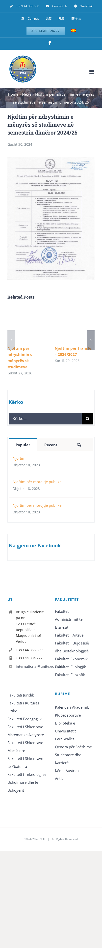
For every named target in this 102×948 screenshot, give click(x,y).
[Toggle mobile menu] (92, 71)
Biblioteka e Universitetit (65, 727)
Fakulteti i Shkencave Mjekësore (25, 746)
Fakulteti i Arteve (69, 635)
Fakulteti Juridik (20, 695)
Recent (50, 444)
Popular (23, 444)
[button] (11, 340)
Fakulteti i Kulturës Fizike (23, 706)
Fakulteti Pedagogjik (24, 718)
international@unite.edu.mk (31, 666)
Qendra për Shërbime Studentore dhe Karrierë (73, 754)
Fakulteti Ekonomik (71, 658)
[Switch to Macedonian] (73, 31)
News (26, 94)
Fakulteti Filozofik (70, 674)
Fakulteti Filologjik (70, 666)
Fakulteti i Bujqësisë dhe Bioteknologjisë (72, 647)
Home (13, 94)
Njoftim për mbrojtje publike (37, 481)
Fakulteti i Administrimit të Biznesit (68, 619)
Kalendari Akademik (72, 707)
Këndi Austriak (67, 770)
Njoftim (19, 458)
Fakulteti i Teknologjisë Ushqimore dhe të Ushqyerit (26, 782)
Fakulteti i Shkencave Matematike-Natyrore (25, 730)
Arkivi (60, 778)
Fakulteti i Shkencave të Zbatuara (25, 762)
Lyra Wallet (64, 738)
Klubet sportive (68, 715)
